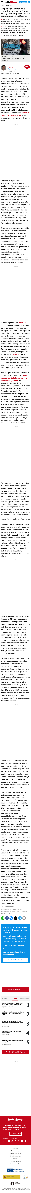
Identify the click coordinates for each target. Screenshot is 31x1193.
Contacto (15, 1148)
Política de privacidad (15, 1161)
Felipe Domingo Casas (8, 1006)
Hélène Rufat (5, 1034)
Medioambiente (5, 909)
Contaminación (16, 911)
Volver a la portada (15, 1052)
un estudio (17, 354)
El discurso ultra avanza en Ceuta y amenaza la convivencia (12, 1041)
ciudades (24, 911)
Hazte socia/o (16, 1133)
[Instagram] (18, 1141)
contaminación (6, 6)
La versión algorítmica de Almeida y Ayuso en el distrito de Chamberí (12, 1004)
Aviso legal (15, 1158)
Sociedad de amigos (15, 1156)
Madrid (3, 913)
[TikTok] (25, 1141)
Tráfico (21, 909)
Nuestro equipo (15, 1151)
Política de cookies (15, 1164)
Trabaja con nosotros (15, 1153)
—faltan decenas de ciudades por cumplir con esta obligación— (14, 378)
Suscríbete (23, 2)
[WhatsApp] (3, 1141)
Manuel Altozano (6, 1044)
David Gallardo (5, 1026)
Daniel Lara (11, 67)
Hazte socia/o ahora (15, 960)
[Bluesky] (9, 1141)
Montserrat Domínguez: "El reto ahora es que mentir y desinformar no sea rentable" (12, 1023)
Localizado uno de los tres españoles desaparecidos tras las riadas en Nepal (13, 1013)
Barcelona (9, 913)
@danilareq (12, 68)
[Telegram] (15, 1141)
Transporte (15, 909)
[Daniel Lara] (3, 67)
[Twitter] (12, 1141)
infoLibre (4, 1016)
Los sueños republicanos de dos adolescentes (11, 1032)
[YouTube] (22, 1141)
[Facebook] (6, 1141)
